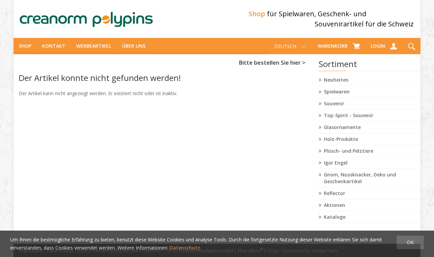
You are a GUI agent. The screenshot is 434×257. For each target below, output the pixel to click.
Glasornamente (342, 127)
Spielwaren (337, 91)
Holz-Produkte (341, 139)
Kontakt (53, 46)
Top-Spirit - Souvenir (348, 115)
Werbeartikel (93, 46)
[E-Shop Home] (86, 19)
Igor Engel (336, 162)
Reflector (334, 193)
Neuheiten (336, 80)
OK (410, 242)
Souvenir (334, 103)
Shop (25, 46)
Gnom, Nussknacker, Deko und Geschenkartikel (360, 178)
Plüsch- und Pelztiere (348, 151)
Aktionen (334, 205)
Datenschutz (185, 247)
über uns (133, 46)
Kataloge (335, 217)
